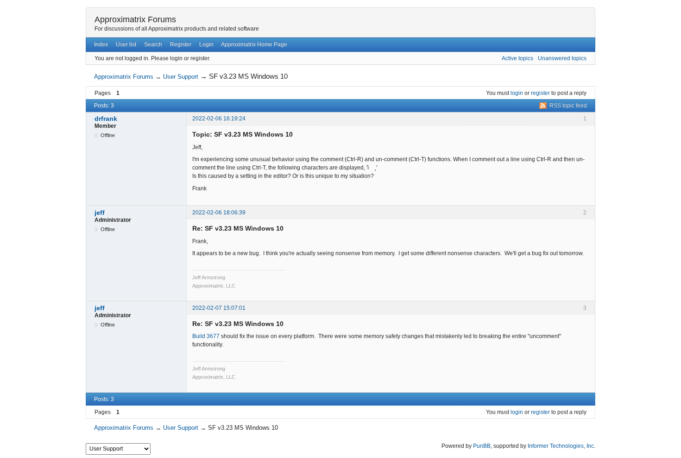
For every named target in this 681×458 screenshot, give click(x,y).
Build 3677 (206, 336)
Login (206, 44)
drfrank (106, 118)
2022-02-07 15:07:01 (219, 308)
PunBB (482, 446)
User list (126, 44)
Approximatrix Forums (135, 19)
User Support (180, 76)
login (517, 93)
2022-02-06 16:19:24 (219, 118)
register (540, 93)
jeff (100, 212)
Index (101, 44)
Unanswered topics (562, 58)
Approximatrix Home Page (254, 44)
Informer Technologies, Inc (561, 446)
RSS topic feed (568, 105)
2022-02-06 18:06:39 (219, 212)
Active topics (517, 58)
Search (153, 44)
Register (180, 44)
